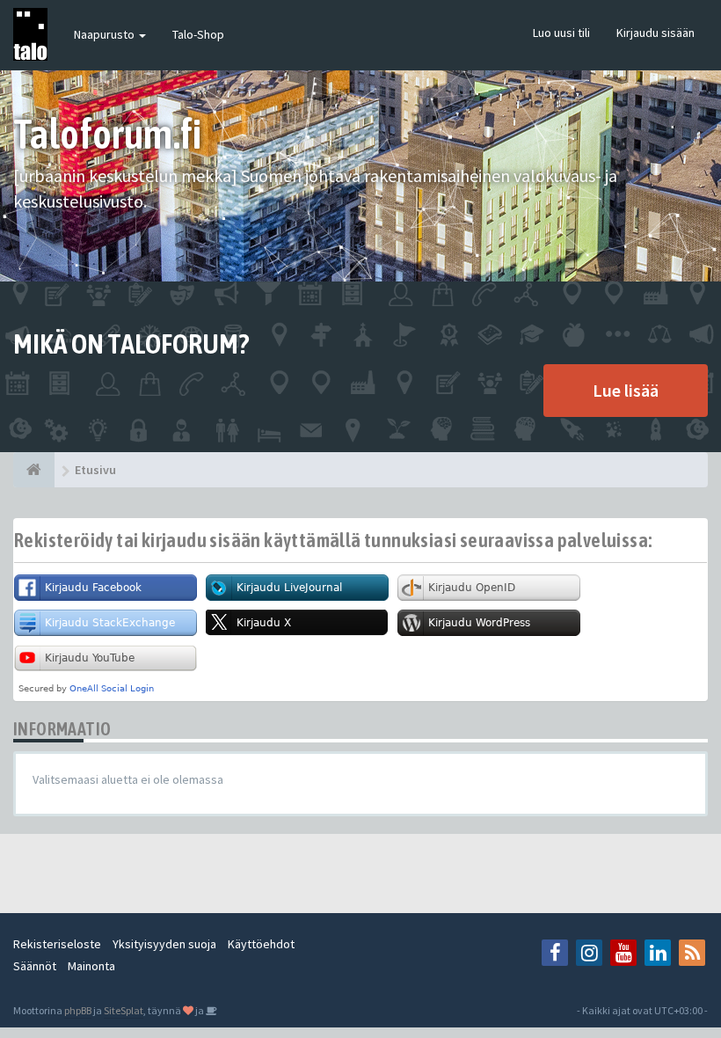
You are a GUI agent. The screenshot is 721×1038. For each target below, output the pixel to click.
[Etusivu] (34, 469)
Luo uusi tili (561, 32)
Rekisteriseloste (57, 944)
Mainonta (91, 966)
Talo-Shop (198, 34)
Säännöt (34, 966)
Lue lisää (626, 390)
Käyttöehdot (261, 944)
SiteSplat (123, 1010)
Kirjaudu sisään (655, 32)
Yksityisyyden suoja (164, 944)
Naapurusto (105, 34)
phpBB (77, 1010)
